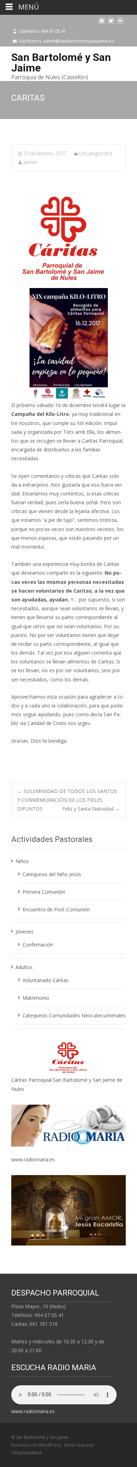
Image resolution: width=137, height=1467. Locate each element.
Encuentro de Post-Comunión (56, 909)
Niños (22, 861)
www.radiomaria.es (33, 1159)
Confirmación (37, 944)
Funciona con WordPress (36, 1445)
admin (30, 162)
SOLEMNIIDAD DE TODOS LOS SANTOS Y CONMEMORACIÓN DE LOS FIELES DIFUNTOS (67, 800)
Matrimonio (35, 997)
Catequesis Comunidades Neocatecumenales (74, 1015)
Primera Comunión (43, 891)
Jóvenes (24, 931)
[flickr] (120, 23)
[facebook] (101, 23)
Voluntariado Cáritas (45, 980)
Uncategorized (95, 153)
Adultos (24, 967)
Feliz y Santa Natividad (91, 808)
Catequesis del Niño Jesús (51, 874)
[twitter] (111, 23)
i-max (81, 1445)
